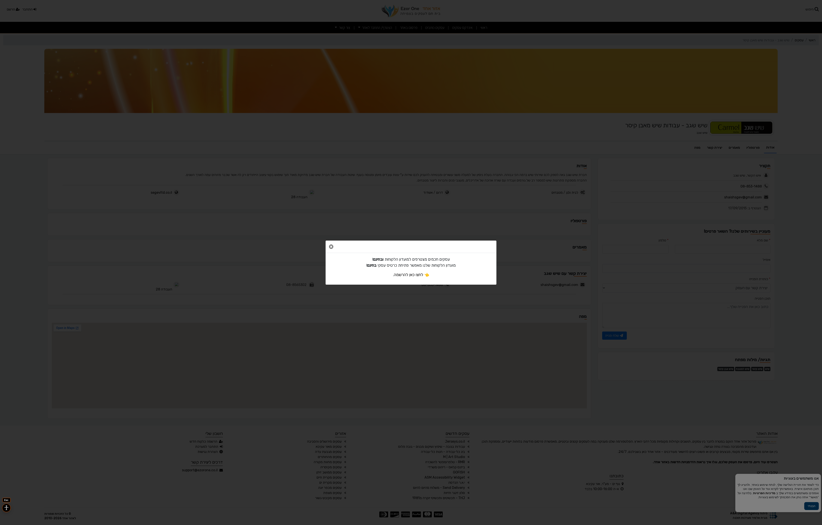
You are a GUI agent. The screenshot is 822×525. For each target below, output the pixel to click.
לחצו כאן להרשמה (408, 274)
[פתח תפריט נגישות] (6, 508)
